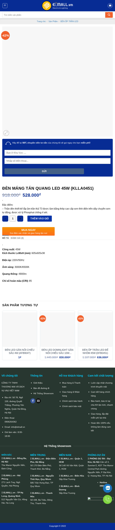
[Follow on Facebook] (32, 400)
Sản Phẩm (53, 21)
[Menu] (5, 5)
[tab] (5, 238)
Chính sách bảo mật (71, 406)
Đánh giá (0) (17, 238)
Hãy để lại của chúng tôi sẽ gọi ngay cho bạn (51, 143)
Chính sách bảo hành (72, 401)
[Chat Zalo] (107, 488)
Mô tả (5, 238)
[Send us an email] (38, 400)
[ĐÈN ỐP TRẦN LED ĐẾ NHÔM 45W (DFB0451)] (95, 329)
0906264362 (11, 422)
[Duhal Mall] (57, 5)
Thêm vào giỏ (39, 218)
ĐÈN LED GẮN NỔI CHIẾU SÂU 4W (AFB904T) (19, 351)
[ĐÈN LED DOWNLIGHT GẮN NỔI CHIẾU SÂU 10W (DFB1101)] (57, 329)
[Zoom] (6, 133)
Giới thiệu (38, 383)
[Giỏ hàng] (110, 5)
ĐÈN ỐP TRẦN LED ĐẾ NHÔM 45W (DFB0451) (95, 351)
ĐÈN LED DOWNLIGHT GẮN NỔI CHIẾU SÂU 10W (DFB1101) (57, 352)
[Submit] (109, 15)
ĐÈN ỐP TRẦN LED (69, 21)
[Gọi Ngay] (107, 499)
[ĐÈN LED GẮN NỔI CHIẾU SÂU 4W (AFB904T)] (19, 329)
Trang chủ (41, 21)
